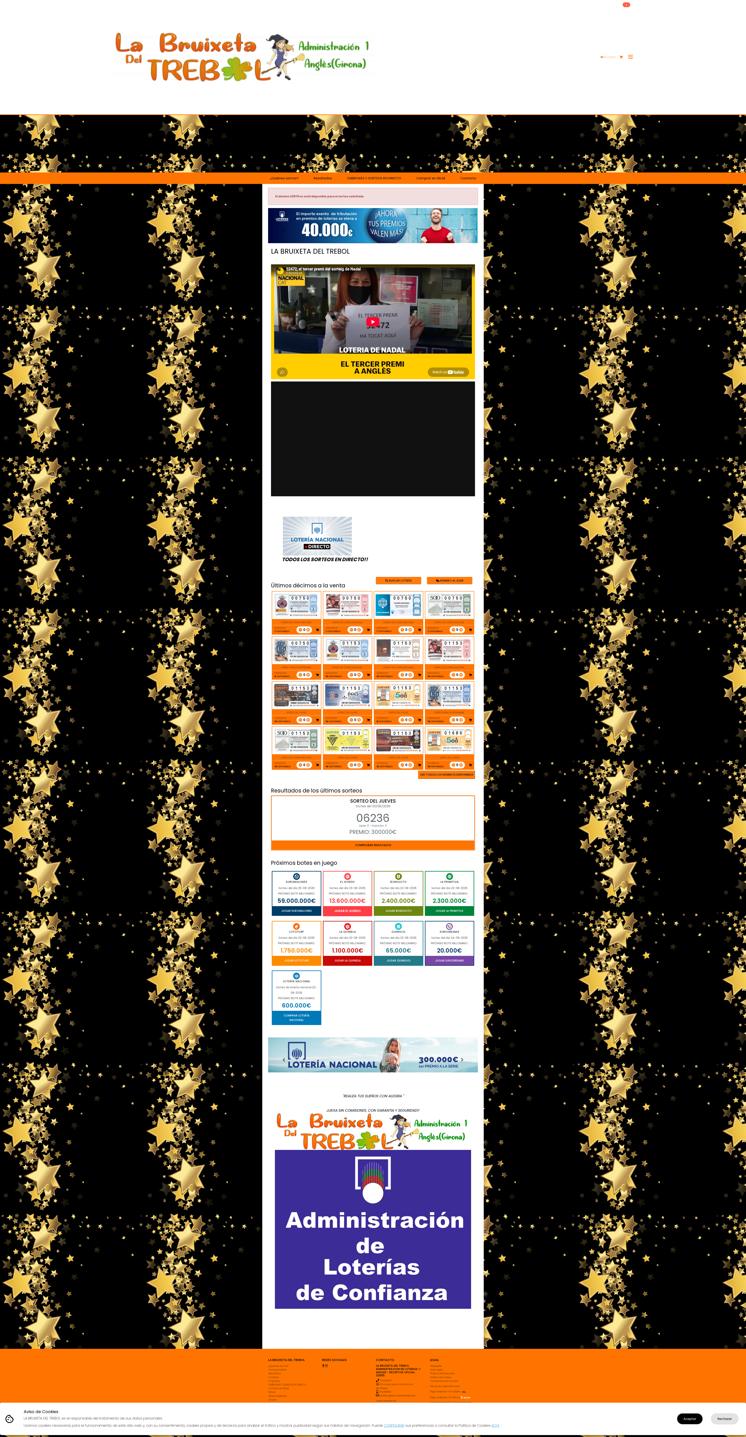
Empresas (274, 1381)
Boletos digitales (277, 1396)
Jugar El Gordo (347, 911)
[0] (623, 57)
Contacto (273, 1377)
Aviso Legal (436, 1369)
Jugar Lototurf (296, 960)
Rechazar (724, 1419)
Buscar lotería (400, 580)
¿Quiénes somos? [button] (284, 178)
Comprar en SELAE (278, 1388)
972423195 (386, 1380)
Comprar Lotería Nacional (296, 1018)
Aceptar (689, 1419)
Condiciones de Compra (444, 1381)
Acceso (609, 57)
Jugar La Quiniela (347, 960)
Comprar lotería (277, 1369)
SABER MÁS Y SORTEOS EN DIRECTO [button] (374, 178)
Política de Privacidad (442, 1373)
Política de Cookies (440, 1377)
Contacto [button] (468, 178)
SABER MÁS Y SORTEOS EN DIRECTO (287, 1384)
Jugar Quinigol (398, 960)
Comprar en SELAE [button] (430, 178)
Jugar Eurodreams (449, 960)
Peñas (271, 1392)
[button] (284, 230)
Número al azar (451, 580)
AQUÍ (495, 1425)
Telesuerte (436, 1366)
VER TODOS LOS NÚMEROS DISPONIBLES (446, 775)
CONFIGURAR (394, 1425)
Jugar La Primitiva (449, 911)
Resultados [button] (323, 178)
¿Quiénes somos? (278, 1366)
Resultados (274, 1373)
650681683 (385, 1391)
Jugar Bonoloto (398, 911)
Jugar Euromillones (296, 911)
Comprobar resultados (373, 845)
